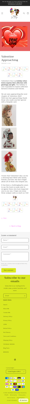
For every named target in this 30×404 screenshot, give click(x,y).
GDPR (5, 324)
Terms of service (11, 397)
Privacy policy (22, 395)
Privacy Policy (7, 320)
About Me (6, 308)
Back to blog (16, 226)
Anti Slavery (6, 332)
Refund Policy (7, 328)
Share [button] (5, 218)
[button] (2, 13)
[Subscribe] (24, 296)
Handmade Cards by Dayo (14, 392)
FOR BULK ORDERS (8, 344)
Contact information (12, 400)
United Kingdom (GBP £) (14, 371)
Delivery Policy (7, 316)
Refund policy (13, 395)
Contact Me (6, 312)
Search (5, 304)
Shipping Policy (7, 340)
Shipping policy (20, 397)
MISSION (6, 352)
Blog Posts (6, 348)
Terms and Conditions (9, 336)
